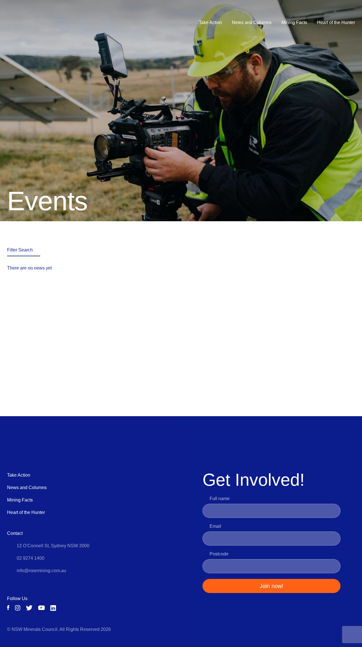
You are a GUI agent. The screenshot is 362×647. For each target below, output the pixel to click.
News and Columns (252, 22)
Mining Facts (294, 22)
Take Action (210, 22)
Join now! (271, 586)
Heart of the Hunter (336, 22)
